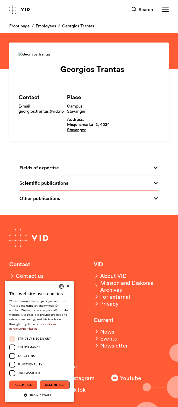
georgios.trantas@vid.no (41, 111)
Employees (46, 26)
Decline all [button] (54, 385)
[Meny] (165, 9)
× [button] (68, 286)
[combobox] (61, 286)
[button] (39, 395)
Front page (19, 26)
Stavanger (76, 111)
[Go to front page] (19, 9)
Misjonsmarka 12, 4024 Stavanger (88, 126)
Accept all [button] (23, 385)
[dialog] (39, 341)
